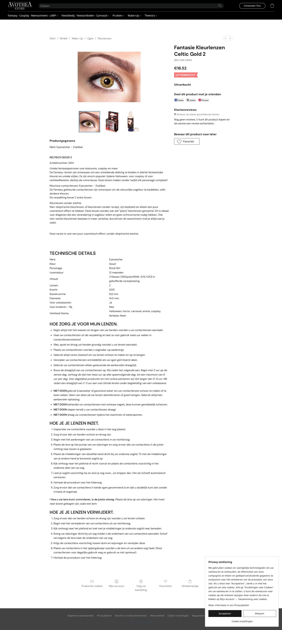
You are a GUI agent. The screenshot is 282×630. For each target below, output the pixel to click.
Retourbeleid (157, 615)
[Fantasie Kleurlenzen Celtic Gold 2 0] (89, 121)
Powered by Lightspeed (141, 621)
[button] (20, 6)
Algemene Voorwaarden (80, 615)
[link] (242, 620)
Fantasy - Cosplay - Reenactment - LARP (32, 15)
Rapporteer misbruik (203, 615)
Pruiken (118, 15)
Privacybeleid (104, 615)
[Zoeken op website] (220, 5)
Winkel (64, 38)
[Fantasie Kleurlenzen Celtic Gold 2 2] (132, 121)
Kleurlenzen (104, 38)
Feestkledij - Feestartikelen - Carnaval (85, 15)
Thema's (150, 15)
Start (52, 38)
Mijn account (116, 586)
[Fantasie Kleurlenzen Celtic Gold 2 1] (112, 121)
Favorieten (165, 586)
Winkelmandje (190, 586)
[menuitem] (225, 38)
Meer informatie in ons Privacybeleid (228, 605)
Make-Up (134, 15)
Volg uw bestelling (141, 588)
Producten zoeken (92, 586)
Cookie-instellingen (178, 615)
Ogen (90, 38)
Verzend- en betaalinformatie (131, 615)
